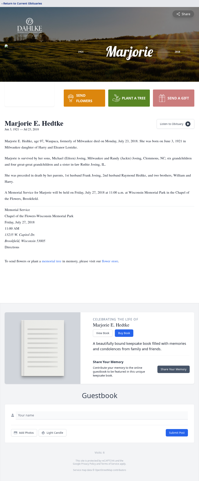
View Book (102, 333)
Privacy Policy (88, 463)
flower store (110, 261)
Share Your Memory (173, 369)
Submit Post (177, 432)
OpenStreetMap (103, 470)
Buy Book (124, 333)
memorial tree (51, 261)
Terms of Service (110, 463)
